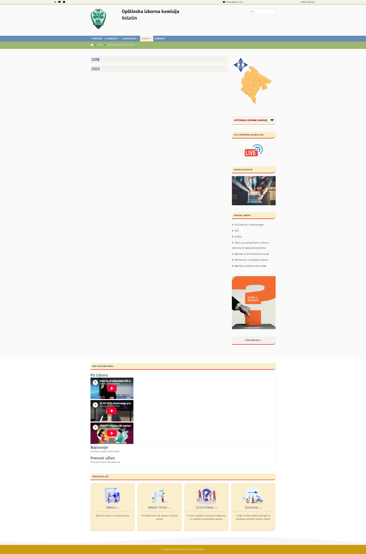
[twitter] (55, 2)
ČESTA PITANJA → (206, 507)
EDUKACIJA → (253, 507)
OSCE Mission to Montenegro (249, 224)
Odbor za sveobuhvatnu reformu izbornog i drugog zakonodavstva (250, 245)
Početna (97, 38)
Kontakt (160, 38)
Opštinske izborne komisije (250, 120)
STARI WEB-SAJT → (254, 340)
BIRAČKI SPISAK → (159, 507)
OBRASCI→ (112, 507)
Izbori (145, 38)
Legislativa (129, 38)
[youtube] (59, 2)
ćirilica (303, 2)
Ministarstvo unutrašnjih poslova (251, 260)
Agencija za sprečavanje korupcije (251, 254)
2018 (96, 59)
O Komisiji (111, 38)
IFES (236, 230)
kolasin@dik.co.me (234, 2)
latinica (311, 2)
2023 (96, 68)
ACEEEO (238, 236)
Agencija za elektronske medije (250, 266)
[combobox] (262, 11)
